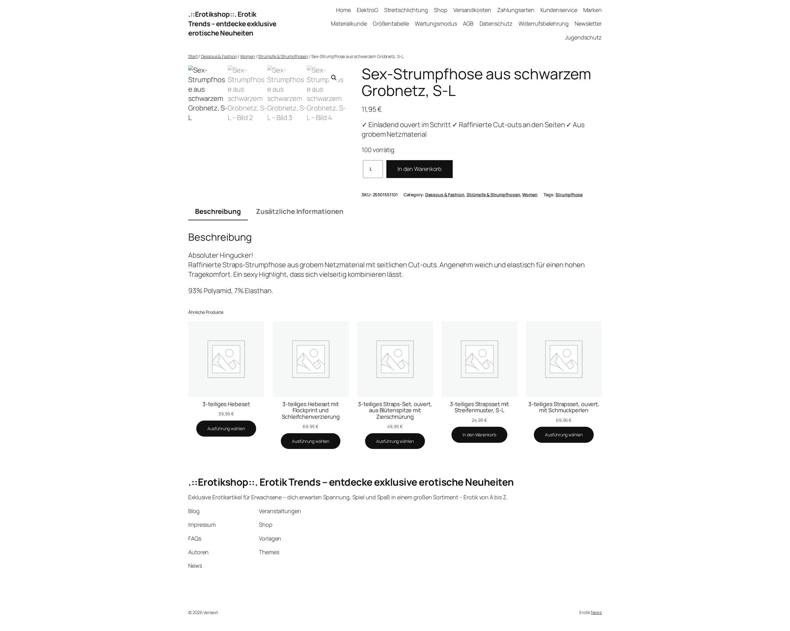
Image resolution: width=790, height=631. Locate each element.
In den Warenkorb (419, 168)
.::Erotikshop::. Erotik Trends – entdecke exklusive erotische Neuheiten (232, 24)
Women (247, 56)
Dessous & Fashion (219, 56)
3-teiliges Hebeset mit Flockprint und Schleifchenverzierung (311, 410)
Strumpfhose (569, 194)
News (596, 612)
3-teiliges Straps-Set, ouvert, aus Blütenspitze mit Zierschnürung (395, 410)
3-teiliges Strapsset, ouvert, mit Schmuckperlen (563, 407)
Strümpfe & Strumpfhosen (283, 56)
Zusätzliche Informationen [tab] (300, 211)
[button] (333, 77)
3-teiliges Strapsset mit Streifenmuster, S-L (479, 407)
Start (193, 56)
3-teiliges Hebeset (226, 404)
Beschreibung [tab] (218, 211)
